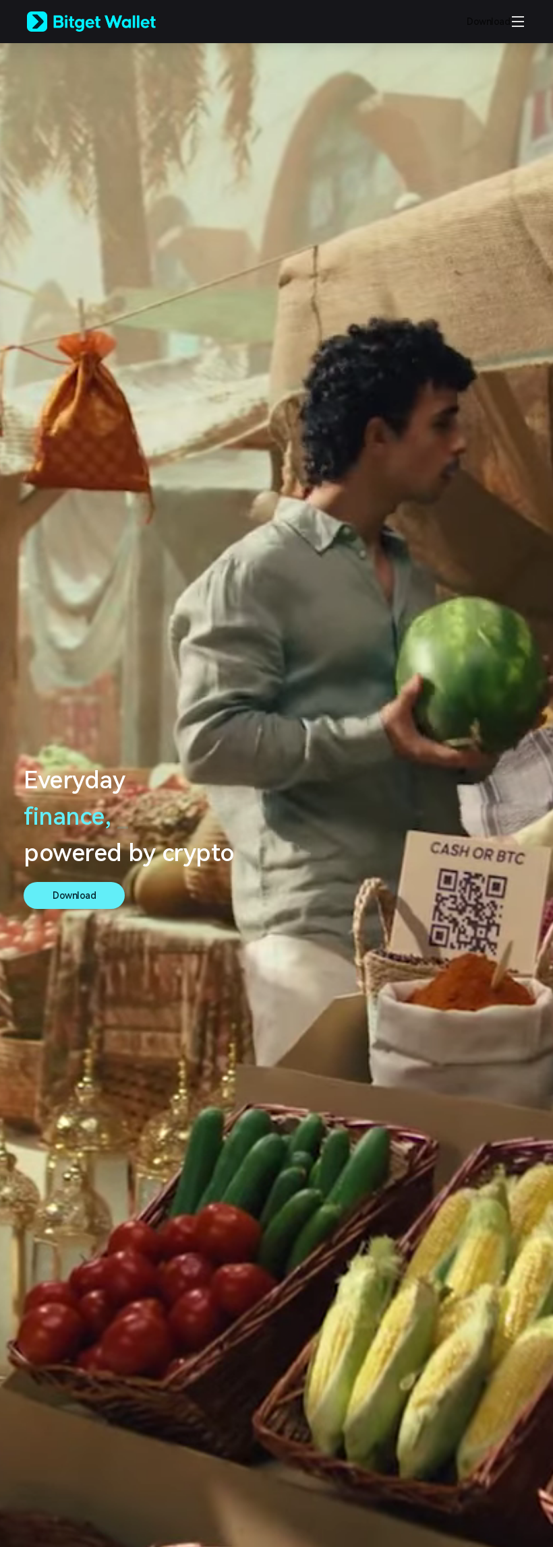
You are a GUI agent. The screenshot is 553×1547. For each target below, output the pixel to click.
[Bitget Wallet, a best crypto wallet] (108, 21)
